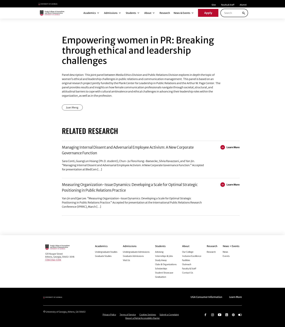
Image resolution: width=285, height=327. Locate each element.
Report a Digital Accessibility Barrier (142, 318)
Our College (187, 252)
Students (131, 12)
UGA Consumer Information (206, 296)
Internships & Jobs (164, 256)
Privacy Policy (109, 314)
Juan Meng (72, 107)
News (225, 252)
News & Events (182, 12)
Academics (89, 12)
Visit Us (126, 260)
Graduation (160, 277)
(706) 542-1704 (53, 259)
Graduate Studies (103, 256)
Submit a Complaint (169, 314)
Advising (159, 252)
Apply (208, 13)
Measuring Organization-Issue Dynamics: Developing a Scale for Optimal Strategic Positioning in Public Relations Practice (130, 187)
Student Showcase (164, 272)
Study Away (161, 260)
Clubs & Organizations (166, 264)
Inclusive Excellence (191, 256)
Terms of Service (128, 314)
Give (214, 5)
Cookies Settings (147, 314)
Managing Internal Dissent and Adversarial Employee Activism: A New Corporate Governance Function (128, 150)
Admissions (111, 12)
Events (226, 256)
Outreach (186, 264)
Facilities (186, 260)
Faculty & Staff (227, 5)
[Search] (243, 13)
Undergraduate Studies (106, 252)
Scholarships (161, 268)
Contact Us (187, 272)
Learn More (235, 296)
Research (165, 12)
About (147, 12)
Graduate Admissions (133, 256)
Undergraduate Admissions (136, 252)
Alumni (243, 5)
